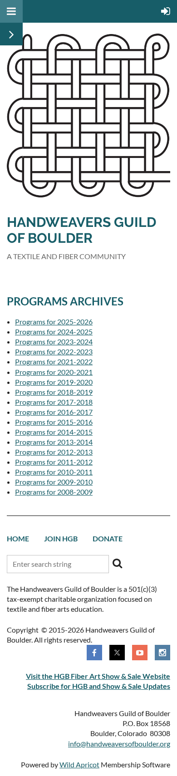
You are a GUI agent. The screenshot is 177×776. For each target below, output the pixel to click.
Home (18, 538)
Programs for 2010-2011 (54, 471)
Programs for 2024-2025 (54, 331)
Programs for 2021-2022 (54, 361)
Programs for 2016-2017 (54, 412)
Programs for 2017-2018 (54, 402)
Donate (108, 538)
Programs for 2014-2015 (54, 431)
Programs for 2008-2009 (54, 491)
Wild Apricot (79, 764)
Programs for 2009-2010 (54, 481)
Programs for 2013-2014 (54, 441)
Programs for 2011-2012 (54, 461)
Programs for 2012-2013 (54, 451)
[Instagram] (162, 652)
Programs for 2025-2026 (54, 321)
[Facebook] (94, 652)
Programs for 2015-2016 (54, 421)
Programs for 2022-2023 (54, 351)
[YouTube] (140, 652)
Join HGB (61, 538)
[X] (117, 652)
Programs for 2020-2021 (54, 372)
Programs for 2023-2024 (54, 341)
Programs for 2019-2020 (54, 382)
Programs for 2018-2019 (54, 392)
